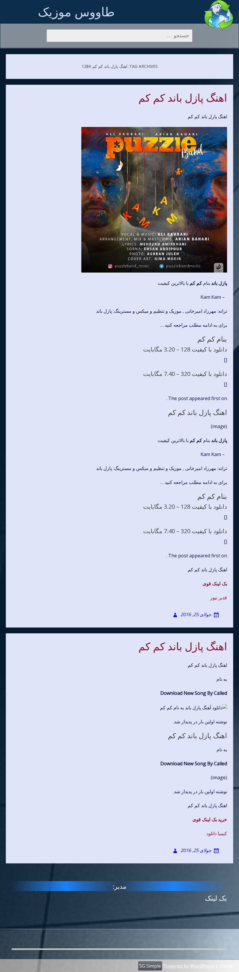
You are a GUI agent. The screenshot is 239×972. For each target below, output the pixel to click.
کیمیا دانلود (216, 833)
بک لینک (216, 898)
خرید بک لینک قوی (209, 819)
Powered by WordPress (188, 966)
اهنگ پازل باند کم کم (182, 98)
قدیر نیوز (218, 597)
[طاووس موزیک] (218, 15)
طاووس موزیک (76, 11)
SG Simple (150, 966)
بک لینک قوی (215, 583)
